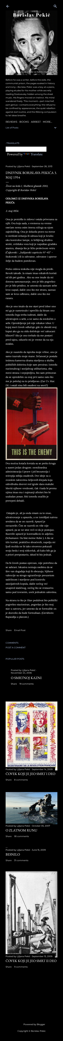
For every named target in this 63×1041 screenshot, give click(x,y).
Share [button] (9, 630)
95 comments (21, 836)
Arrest (36, 121)
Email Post (20, 630)
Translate (36, 154)
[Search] (55, 5)
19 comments (26, 683)
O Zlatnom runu (21, 830)
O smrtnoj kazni (26, 678)
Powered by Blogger (34, 1024)
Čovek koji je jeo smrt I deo (30, 773)
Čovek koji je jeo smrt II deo (31, 960)
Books (24, 121)
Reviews (11, 121)
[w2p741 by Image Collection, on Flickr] (31, 459)
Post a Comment (16, 647)
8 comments (21, 779)
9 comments (21, 966)
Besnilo (13, 854)
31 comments (21, 860)
